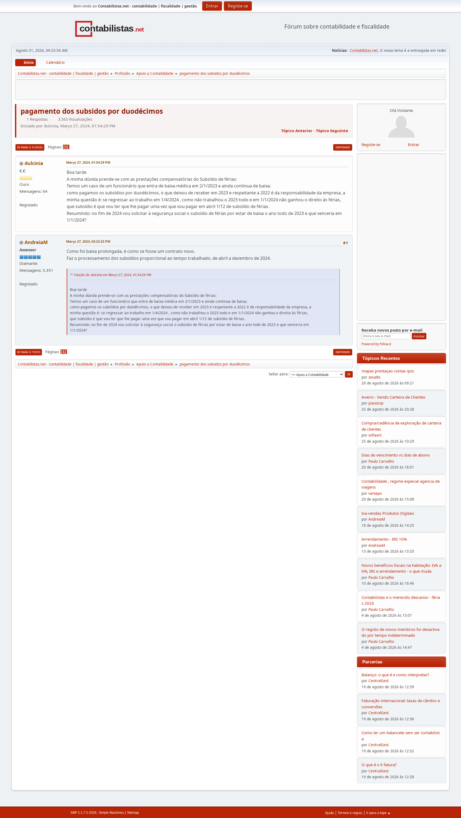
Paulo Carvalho (381, 461)
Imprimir (343, 147)
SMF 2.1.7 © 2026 (83, 813)
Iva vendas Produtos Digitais (387, 513)
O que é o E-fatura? (379, 764)
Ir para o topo (28, 352)
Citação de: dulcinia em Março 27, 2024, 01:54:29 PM (112, 275)
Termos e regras (350, 813)
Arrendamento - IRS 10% (384, 539)
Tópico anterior (296, 130)
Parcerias (372, 661)
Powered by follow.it (376, 344)
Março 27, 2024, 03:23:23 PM (88, 241)
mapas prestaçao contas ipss (387, 370)
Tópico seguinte (332, 130)
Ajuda (329, 813)
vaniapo (375, 493)
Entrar (413, 144)
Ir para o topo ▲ (378, 813)
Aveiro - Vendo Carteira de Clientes (393, 397)
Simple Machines (111, 813)
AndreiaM (36, 242)
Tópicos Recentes (381, 358)
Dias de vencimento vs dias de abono (395, 455)
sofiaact (374, 435)
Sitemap (133, 813)
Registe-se (370, 144)
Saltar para (278, 374)
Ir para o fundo (30, 147)
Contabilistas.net (364, 50)
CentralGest (378, 680)
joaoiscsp (375, 403)
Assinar (419, 336)
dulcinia (34, 163)
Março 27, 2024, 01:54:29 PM (88, 162)
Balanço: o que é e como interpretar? (395, 674)
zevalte (374, 377)
